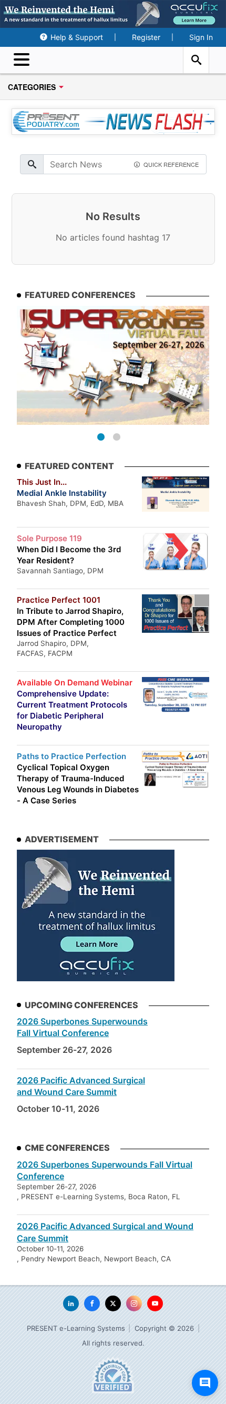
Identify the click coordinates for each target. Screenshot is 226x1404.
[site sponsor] (95, 915)
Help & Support (76, 37)
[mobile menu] (24, 60)
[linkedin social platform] (71, 1303)
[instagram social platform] (134, 1303)
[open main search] (196, 60)
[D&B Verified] (113, 1375)
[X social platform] (113, 1303)
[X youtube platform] (155, 1303)
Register (146, 37)
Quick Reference (171, 164)
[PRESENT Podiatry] (113, 60)
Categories (32, 87)
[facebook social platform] (92, 1303)
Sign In (201, 37)
